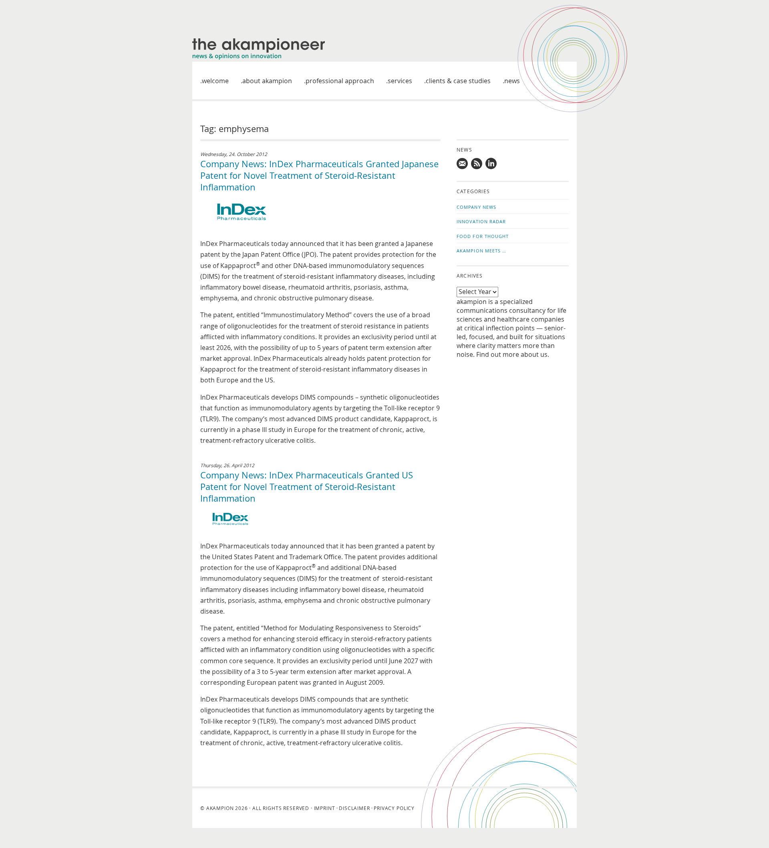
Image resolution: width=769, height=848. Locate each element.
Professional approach (340, 80)
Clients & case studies (458, 80)
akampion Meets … (482, 251)
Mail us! (463, 164)
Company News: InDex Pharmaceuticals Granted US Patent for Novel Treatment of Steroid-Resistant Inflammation (306, 486)
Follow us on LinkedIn (491, 164)
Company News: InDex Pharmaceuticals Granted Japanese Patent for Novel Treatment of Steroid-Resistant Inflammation (319, 175)
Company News (476, 207)
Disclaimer (354, 808)
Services (400, 80)
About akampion (267, 80)
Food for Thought (483, 236)
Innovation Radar (481, 221)
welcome (215, 80)
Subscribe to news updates (477, 164)
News (512, 80)
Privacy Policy (394, 808)
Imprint (324, 808)
